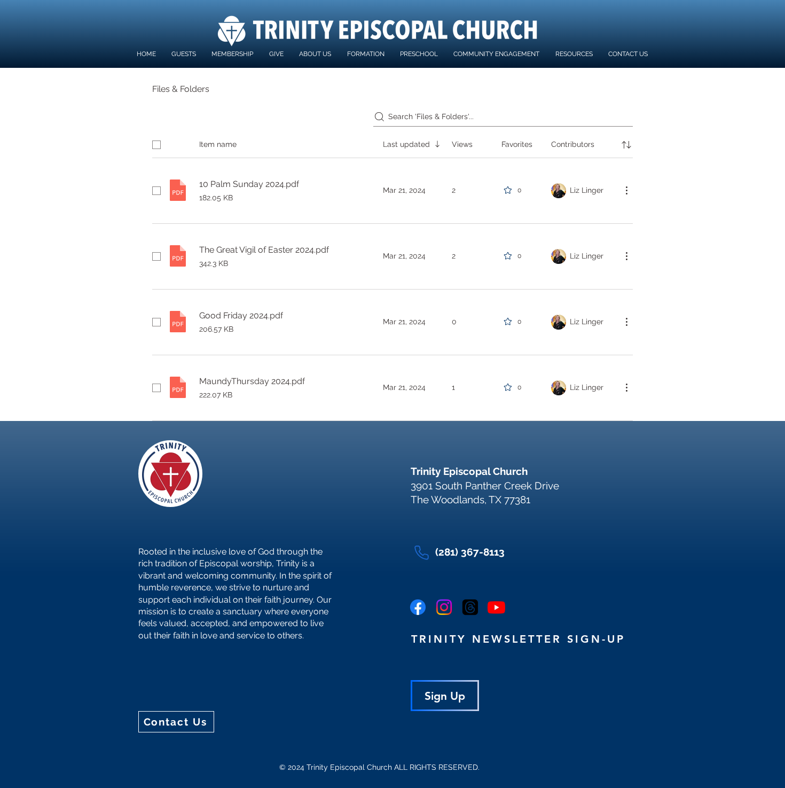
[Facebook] (417, 607)
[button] (365, 54)
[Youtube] (496, 607)
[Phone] (421, 552)
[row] (392, 143)
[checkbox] (156, 145)
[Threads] (470, 607)
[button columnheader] (626, 144)
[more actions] (626, 190)
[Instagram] (444, 607)
